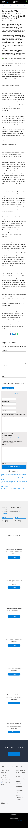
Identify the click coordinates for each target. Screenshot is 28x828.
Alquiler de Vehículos (19, 782)
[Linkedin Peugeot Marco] (8, 807)
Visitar (14, 557)
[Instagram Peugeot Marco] (2, 807)
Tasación (18, 795)
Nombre (4, 365)
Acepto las (12, 437)
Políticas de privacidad (14, 437)
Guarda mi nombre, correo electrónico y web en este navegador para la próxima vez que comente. (13, 384)
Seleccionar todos (8, 435)
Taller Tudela (19, 793)
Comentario (5, 350)
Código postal (5, 401)
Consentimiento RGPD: (7, 433)
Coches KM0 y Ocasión (20, 776)
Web (3, 376)
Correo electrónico (6, 371)
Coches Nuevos (20, 772)
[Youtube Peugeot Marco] (5, 809)
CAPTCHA (4, 463)
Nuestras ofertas (20, 770)
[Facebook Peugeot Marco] (5, 807)
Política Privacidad (13, 816)
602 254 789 (14, 393)
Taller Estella (19, 790)
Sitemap (21, 816)
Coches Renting (20, 779)
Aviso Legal (5, 816)
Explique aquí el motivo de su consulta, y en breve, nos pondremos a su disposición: (13, 415)
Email (3, 405)
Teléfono (4, 410)
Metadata (4, 446)
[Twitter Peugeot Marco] (2, 809)
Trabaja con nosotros (19, 798)
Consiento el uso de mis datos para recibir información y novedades (12, 442)
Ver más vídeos (14, 753)
